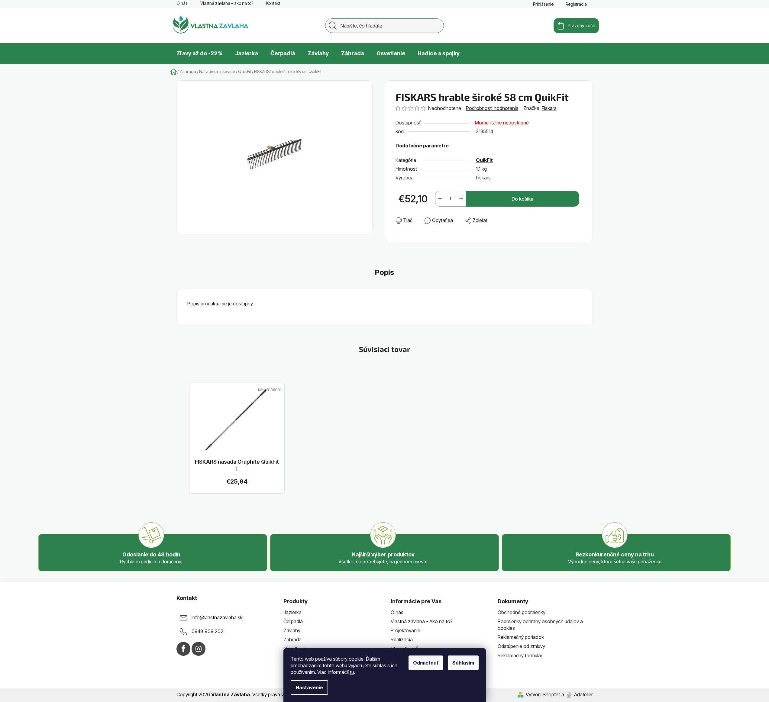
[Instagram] (198, 649)
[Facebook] (183, 649)
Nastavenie (309, 687)
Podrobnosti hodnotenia (492, 108)
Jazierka (292, 612)
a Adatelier (577, 694)
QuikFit (484, 160)
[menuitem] (199, 53)
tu (352, 672)
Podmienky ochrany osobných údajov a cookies (540, 624)
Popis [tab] (384, 272)
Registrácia (576, 4)
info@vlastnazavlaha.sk (217, 617)
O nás (181, 3)
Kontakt (273, 3)
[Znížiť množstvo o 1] (439, 198)
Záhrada (292, 639)
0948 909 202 (207, 631)
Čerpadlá (293, 621)
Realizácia (402, 639)
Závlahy (291, 630)
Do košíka (522, 199)
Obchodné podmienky (521, 612)
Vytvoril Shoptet (543, 694)
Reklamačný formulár (520, 655)
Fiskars (549, 108)
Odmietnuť (425, 663)
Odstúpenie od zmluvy (521, 646)
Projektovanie (405, 630)
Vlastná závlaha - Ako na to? (422, 621)
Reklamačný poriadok (521, 637)
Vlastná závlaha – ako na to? (226, 3)
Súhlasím (463, 663)
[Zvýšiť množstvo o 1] (461, 198)
